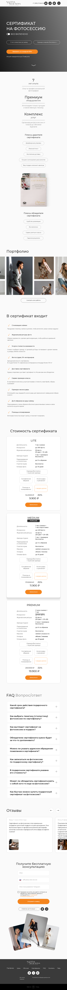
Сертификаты (36, 968)
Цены (18, 968)
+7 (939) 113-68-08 (38, 3)
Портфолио (10, 968)
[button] (22, 51)
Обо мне (26, 968)
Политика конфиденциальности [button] (41, 977)
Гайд (58, 968)
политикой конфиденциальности (28, 895)
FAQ (44, 968)
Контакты (51, 968)
